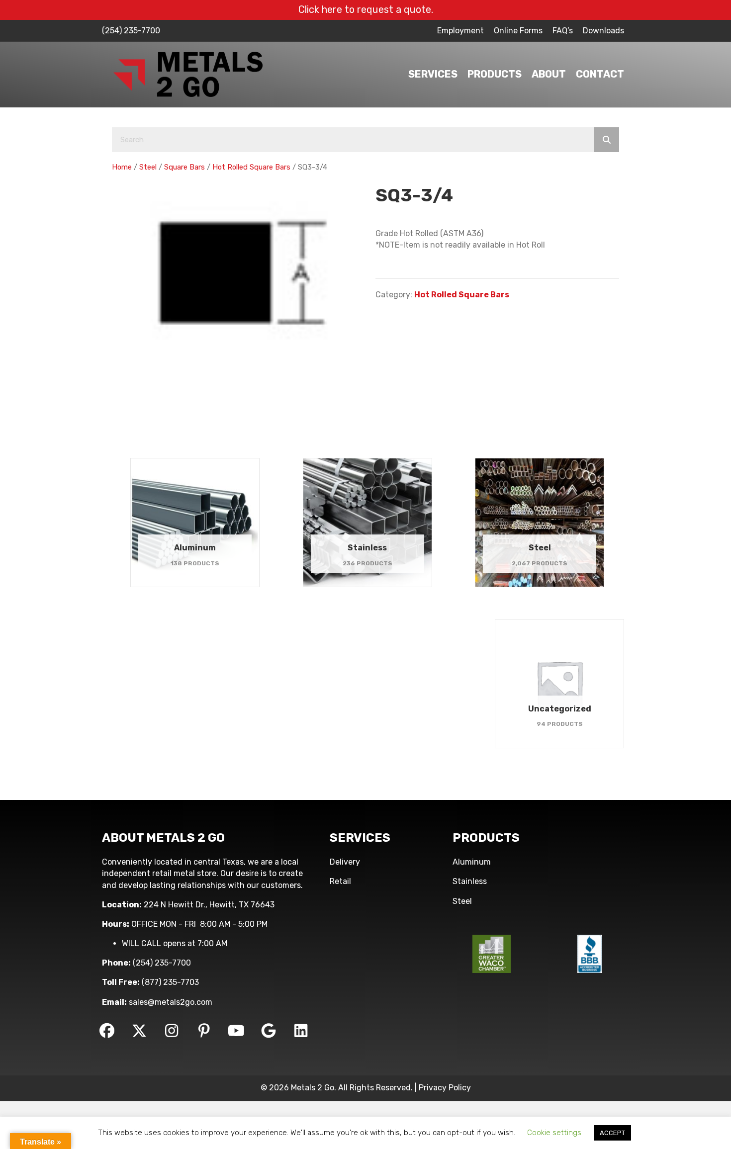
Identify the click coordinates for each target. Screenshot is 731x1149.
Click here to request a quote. (365, 9)
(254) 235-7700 (131, 30)
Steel (148, 167)
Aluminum (472, 862)
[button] (107, 1031)
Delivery (345, 862)
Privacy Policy (445, 1087)
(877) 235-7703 (170, 982)
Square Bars (184, 167)
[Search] (606, 139)
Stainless (470, 881)
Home (122, 167)
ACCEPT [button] (612, 1133)
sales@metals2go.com (170, 1002)
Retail (340, 881)
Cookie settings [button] (554, 1132)
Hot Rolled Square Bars (251, 167)
